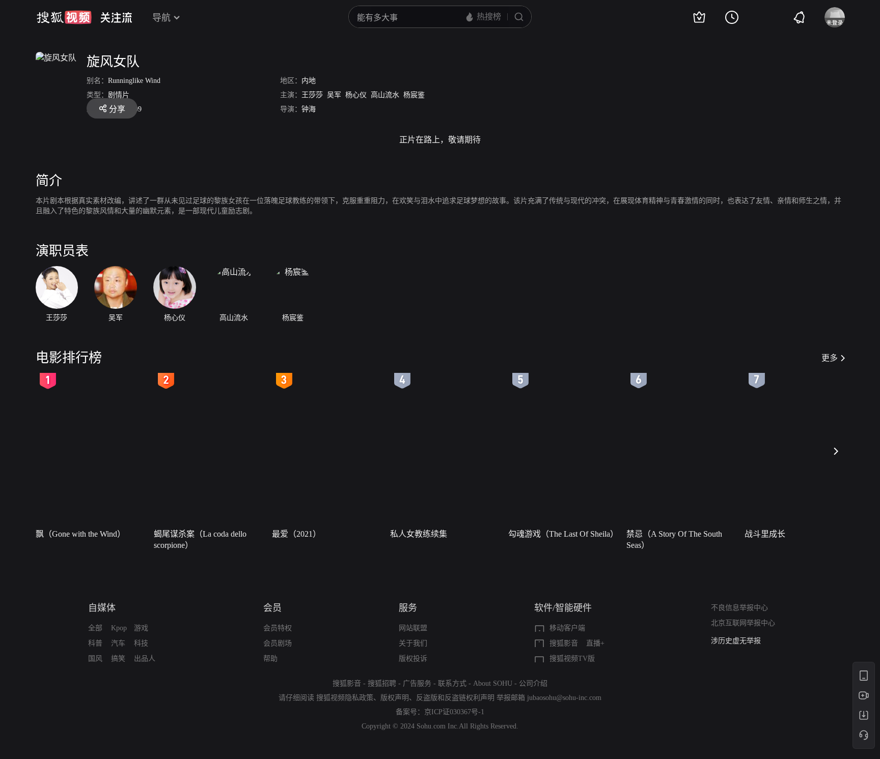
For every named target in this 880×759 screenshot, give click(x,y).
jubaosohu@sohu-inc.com (564, 698)
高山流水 (385, 95)
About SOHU (492, 683)
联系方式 (452, 683)
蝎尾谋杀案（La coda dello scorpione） (200, 539)
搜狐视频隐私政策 (344, 698)
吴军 (334, 95)
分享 (117, 109)
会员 (272, 608)
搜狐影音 (563, 643)
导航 (161, 17)
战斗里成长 (765, 534)
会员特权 (277, 628)
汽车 (118, 643)
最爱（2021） (296, 534)
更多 (829, 358)
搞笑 (118, 658)
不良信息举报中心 (739, 607)
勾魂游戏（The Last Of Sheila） (563, 534)
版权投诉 (413, 658)
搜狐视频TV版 (572, 658)
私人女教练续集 (418, 534)
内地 (308, 80)
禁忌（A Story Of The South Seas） (674, 539)
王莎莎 (312, 95)
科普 (95, 643)
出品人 (144, 658)
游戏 (141, 628)
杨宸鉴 (414, 95)
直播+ (595, 643)
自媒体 (102, 608)
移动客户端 (567, 628)
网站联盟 (413, 628)
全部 (95, 628)
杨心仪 (356, 95)
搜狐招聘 (382, 683)
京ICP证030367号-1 (454, 712)
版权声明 (394, 698)
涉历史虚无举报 (736, 641)
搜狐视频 (64, 17)
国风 (95, 658)
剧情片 (118, 95)
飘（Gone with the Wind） (80, 534)
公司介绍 (533, 683)
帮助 (270, 658)
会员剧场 (277, 643)
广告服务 (417, 683)
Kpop (119, 628)
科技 (141, 643)
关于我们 (413, 643)
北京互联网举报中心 (743, 623)
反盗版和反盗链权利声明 (455, 698)
